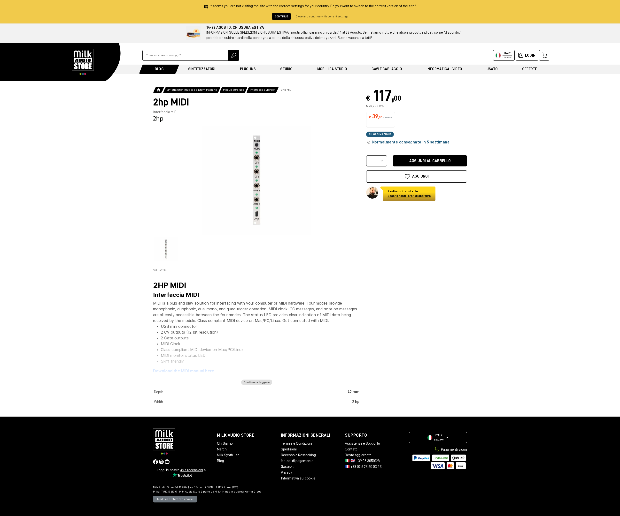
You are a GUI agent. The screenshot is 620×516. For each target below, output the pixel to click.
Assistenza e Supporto (362, 443)
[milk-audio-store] (83, 62)
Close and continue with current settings (321, 16)
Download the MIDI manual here (183, 370)
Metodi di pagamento (297, 461)
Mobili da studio (332, 69)
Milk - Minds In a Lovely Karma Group (238, 491)
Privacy (286, 472)
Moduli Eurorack (233, 89)
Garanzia (287, 467)
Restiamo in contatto (409, 194)
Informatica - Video (444, 69)
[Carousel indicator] (166, 249)
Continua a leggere (257, 382)
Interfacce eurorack (262, 89)
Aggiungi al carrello (430, 161)
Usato (492, 69)
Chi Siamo (225, 443)
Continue (281, 16)
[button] (437, 437)
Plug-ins (248, 69)
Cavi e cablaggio (387, 69)
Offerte (529, 69)
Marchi (222, 449)
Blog (159, 69)
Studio (286, 69)
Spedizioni (289, 449)
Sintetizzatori (202, 69)
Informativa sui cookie (298, 478)
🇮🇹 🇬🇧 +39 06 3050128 (362, 461)
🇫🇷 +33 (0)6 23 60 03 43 (363, 467)
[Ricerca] (233, 55)
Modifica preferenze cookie (175, 499)
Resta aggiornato (358, 455)
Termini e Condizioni (296, 443)
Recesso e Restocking (298, 455)
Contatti (351, 449)
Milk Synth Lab (228, 455)
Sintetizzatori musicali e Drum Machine (192, 89)
